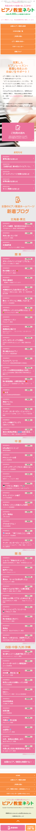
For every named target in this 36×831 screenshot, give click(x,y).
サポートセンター (18, 793)
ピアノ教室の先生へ (18, 789)
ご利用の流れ (18, 784)
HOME (18, 775)
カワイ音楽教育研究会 (15, 2)
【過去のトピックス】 (28, 250)
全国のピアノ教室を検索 (18, 780)
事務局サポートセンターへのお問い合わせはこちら (18, 813)
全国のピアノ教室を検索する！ (18, 762)
